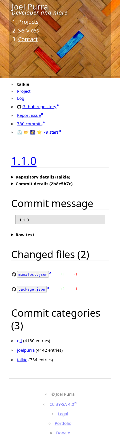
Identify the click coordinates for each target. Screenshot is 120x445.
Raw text (25, 234)
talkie (22, 359)
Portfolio (63, 423)
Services (28, 30)
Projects (28, 22)
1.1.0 (24, 160)
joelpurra (26, 350)
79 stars (51, 132)
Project (23, 91)
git (19, 340)
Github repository (39, 106)
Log (20, 98)
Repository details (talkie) (43, 177)
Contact (28, 39)
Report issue (29, 115)
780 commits (29, 123)
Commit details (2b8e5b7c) (44, 183)
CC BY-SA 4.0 (61, 404)
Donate (63, 432)
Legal (63, 413)
